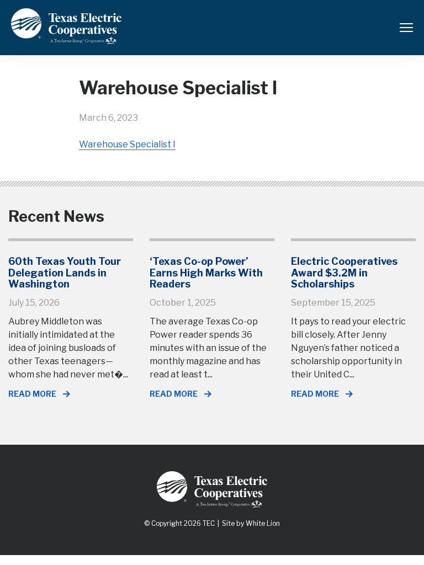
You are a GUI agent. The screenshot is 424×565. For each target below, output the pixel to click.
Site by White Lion (251, 523)
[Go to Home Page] (66, 35)
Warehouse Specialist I (127, 144)
